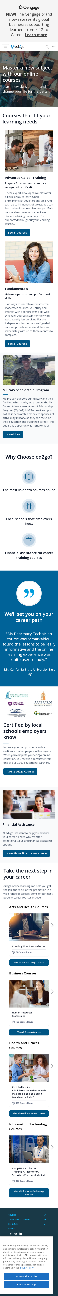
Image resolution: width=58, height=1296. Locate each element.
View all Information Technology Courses (29, 1193)
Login (53, 46)
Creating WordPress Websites (28, 946)
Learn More (13, 434)
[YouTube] (15, 1234)
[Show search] (47, 47)
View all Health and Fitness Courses (29, 1113)
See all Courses (19, 232)
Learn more (36, 34)
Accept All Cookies (26, 1276)
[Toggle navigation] (5, 46)
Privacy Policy (27, 1267)
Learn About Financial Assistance (26, 853)
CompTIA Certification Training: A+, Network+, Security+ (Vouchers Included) (28, 1172)
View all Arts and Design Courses (29, 962)
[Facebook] (10, 1234)
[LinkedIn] (20, 1234)
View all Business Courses (29, 1032)
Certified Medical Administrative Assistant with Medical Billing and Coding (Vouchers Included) (29, 1092)
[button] (52, 925)
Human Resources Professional (22, 1014)
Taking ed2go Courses (20, 771)
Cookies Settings (26, 1284)
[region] (26, 1265)
